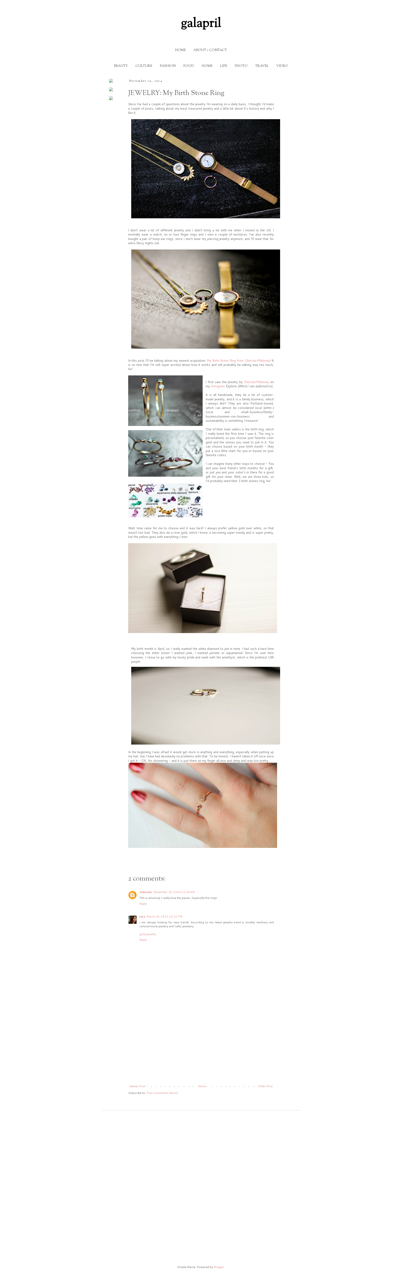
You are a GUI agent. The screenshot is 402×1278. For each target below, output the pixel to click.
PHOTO (241, 66)
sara (142, 916)
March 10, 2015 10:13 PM (164, 916)
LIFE (223, 66)
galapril (201, 23)
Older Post (265, 1086)
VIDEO (282, 66)
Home (202, 1086)
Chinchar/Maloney (256, 382)
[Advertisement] (201, 1046)
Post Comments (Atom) (162, 1093)
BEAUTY (121, 66)
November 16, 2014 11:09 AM (174, 892)
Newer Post (137, 1086)
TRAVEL (262, 66)
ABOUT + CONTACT (210, 50)
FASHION (168, 66)
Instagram (218, 386)
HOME (180, 50)
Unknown (145, 892)
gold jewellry (147, 934)
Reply (143, 904)
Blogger (219, 1267)
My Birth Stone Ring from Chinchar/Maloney (238, 360)
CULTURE (143, 66)
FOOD (188, 66)
